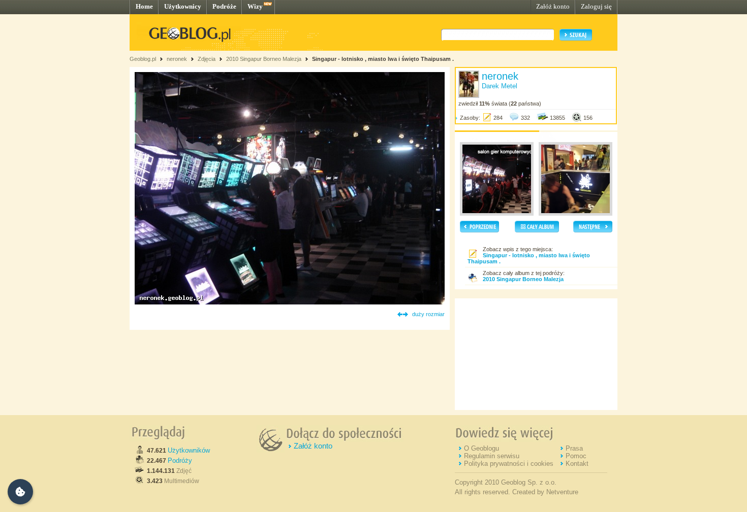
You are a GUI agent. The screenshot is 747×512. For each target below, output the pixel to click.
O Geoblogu (481, 448)
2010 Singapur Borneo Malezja (264, 59)
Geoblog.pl (143, 59)
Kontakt (577, 463)
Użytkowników (189, 450)
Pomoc (576, 456)
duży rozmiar (428, 314)
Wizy (255, 6)
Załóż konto (553, 6)
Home (144, 6)
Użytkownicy (182, 6)
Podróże (224, 6)
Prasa (574, 448)
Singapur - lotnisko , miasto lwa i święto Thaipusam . (383, 59)
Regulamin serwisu (491, 456)
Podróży (180, 460)
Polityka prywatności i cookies (508, 463)
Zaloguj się (596, 6)
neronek (177, 59)
